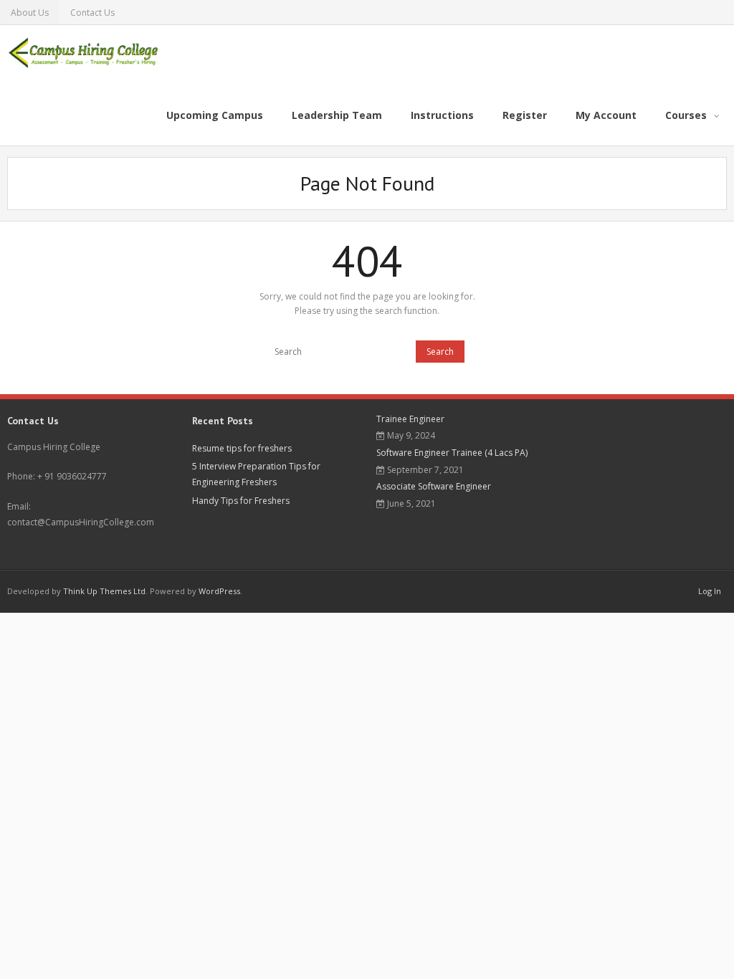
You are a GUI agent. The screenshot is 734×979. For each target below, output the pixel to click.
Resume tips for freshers (242, 448)
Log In (709, 591)
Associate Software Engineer (433, 486)
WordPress (219, 591)
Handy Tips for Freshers (241, 501)
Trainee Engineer (410, 419)
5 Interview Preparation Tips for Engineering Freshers (256, 474)
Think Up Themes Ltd (104, 591)
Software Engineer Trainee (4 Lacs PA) (452, 452)
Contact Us (92, 12)
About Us (30, 12)
